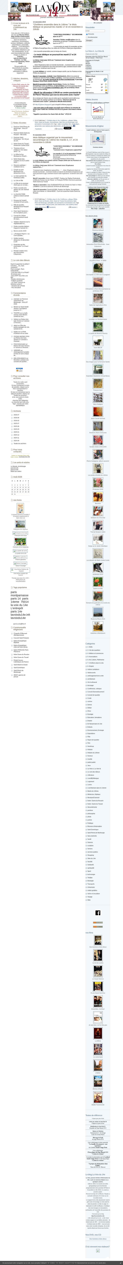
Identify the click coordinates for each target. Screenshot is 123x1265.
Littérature (90, 775)
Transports (90, 884)
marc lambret (46, 126)
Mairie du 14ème (92, 791)
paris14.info (14, 470)
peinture (90, 810)
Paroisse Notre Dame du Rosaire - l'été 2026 (22, 133)
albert (15, 325)
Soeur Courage (21, 566)
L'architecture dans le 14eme (96, 788)
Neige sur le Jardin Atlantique (98, 546)
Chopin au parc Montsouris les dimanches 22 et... (20, 171)
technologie (91, 874)
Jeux (89, 765)
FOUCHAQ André (19, 344)
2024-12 (16, 435)
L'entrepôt (17, 608)
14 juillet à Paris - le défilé (97, 260)
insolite (89, 759)
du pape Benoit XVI (98, 1138)
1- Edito (89, 647)
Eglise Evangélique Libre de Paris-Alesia (20, 646)
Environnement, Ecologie (95, 730)
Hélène (16, 319)
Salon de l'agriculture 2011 (98, 305)
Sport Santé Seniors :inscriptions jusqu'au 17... (21, 308)
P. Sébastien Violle (20, 106)
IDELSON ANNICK (20, 358)
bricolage (90, 685)
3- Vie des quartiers (93, 650)
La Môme (98, 1041)
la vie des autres (98, 963)
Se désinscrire (92, 37)
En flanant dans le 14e (94, 724)
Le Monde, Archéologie (18, 466)
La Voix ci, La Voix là (94, 768)
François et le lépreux (21, 529)
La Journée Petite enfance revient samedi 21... (21, 195)
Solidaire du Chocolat (98, 518)
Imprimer (60, 129)
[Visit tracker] (98, 1252)
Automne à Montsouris (98, 633)
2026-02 (16, 420)
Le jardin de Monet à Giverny (98, 333)
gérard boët (38, 126)
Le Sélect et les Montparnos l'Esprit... (20, 155)
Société (89, 861)
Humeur (90, 756)
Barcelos (98, 503)
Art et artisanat (92, 682)
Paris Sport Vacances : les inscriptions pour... (21, 212)
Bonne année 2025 (20, 231)
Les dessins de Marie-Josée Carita (98, 560)
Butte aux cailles (16, 471)
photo (89, 817)
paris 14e (16, 611)
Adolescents (91, 673)
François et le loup (21, 535)
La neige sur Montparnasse (98, 319)
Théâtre (89, 878)
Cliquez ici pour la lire (98, 1123)
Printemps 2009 (98, 489)
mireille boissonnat (67, 126)
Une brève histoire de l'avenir (21, 574)
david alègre (75, 124)
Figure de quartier (93, 740)
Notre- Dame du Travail (95, 804)
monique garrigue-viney (21, 336)
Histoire (89, 749)
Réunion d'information (94, 826)
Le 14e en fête (18, 180)
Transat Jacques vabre (97, 532)
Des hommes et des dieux (97, 947)
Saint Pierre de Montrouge (18, 671)
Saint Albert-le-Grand (20, 665)
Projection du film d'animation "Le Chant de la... (21, 246)
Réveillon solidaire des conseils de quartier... (21, 360)
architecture (91, 679)
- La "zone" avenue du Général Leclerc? (18, 283)
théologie (90, 881)
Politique (90, 823)
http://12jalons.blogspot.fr (43, 104)
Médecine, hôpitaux (93, 794)
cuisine (89, 701)
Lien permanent (58, 202)
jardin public (91, 762)
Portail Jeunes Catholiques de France (21, 661)
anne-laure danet (40, 204)
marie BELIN (98, 347)
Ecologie (90, 714)
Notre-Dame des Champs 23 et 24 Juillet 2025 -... (21, 160)
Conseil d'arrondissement (95, 692)
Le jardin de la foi (20, 553)
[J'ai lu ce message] (121, 1263)
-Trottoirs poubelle (17, 281)
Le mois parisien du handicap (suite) (20, 176)
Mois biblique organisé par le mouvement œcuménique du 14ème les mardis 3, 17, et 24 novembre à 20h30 (55, 139)
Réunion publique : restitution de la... (20, 166)
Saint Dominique (19, 667)
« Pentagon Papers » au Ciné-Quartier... (22, 234)
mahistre (16, 299)
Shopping (90, 855)
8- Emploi (90, 666)
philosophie (91, 813)
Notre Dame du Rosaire (21, 654)
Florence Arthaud (98, 230)
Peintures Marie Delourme (98, 433)
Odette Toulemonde (98, 1105)
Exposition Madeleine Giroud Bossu (98, 376)
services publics (92, 852)
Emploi (89, 721)
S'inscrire (91, 34)
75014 (25, 601)
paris (14, 592)
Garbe (16, 332)
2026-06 (16, 418)
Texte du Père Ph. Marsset (98, 1165)
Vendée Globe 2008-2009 (97, 447)
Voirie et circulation (93, 894)
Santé (89, 839)
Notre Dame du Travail (21, 657)
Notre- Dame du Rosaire (95, 801)
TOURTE (17, 313)
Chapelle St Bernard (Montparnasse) (20, 634)
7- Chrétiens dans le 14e (95, 663)
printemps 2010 (98, 574)
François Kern (97, 390)
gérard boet (42, 207)
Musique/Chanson (93, 797)
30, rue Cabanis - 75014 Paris (94, 58)
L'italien (97, 1073)
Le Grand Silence (98, 979)
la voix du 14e (19, 605)
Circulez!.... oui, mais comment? (17, 266)
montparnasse (19, 595)
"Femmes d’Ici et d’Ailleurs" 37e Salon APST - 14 (20, 149)
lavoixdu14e (18, 617)
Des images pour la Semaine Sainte (98, 362)
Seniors (89, 849)
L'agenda (88, 73)
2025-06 (16, 426)
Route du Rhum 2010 (98, 619)
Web (88, 900)
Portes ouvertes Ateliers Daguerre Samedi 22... (21, 227)
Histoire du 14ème (93, 753)
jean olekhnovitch (56, 126)
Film (88, 743)
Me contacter (98, 23)
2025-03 (16, 429)
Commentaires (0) (47, 124)
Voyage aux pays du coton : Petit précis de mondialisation (21, 579)
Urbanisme (91, 887)
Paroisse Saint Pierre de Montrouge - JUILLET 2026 (22, 128)
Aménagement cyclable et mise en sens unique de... (21, 353)
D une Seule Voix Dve (98, 993)
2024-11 (16, 438)
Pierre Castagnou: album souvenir (98, 461)
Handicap (90, 746)
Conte (89, 698)
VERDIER (17, 350)
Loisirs (89, 785)
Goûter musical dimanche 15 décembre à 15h (21, 240)
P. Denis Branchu (20, 103)
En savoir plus (101, 1263)
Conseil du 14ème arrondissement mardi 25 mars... (21, 217)
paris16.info (14, 468)
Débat (89, 708)
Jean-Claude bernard (98, 418)
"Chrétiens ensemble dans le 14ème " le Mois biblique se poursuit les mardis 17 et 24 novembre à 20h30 (58, 26)
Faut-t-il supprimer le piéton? (20, 264)
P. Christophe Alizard (20, 104)
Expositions (91, 733)
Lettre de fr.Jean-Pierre (98, 1134)
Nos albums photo (91, 216)
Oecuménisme (92, 807)
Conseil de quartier (93, 695)
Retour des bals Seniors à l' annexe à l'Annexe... (21, 320)
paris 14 (16, 598)
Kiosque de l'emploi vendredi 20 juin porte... (21, 201)
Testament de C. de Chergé (97, 1133)
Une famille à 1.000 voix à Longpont (98, 275)
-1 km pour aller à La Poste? (20, 272)
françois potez (50, 204)
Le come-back (98, 1057)
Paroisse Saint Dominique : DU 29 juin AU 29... (21, 139)
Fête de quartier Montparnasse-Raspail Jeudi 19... (21, 206)
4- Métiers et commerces (95, 653)
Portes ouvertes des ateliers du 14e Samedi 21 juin (21, 189)
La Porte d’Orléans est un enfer (21, 332)
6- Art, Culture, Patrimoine (95, 660)
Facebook (52, 207)
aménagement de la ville (95, 676)
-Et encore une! (16, 274)
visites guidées (92, 890)
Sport (89, 871)
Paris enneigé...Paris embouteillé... (17, 270)
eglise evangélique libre (64, 124)
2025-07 (16, 423)
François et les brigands (20, 547)
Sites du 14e (91, 858)
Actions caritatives (93, 669)
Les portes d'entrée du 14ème (98, 475)
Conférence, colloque (94, 689)
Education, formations (94, 717)
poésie (89, 820)
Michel (16, 307)
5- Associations (92, 656)
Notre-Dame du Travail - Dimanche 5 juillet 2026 (21, 144)
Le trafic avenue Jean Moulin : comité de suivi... (21, 314)
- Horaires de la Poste (18, 286)
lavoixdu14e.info (24, 457)
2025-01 (16, 432)
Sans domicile (92, 836)
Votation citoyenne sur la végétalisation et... (22, 222)
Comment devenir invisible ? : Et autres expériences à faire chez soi (20, 516)
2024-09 (16, 440)
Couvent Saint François (21, 638)
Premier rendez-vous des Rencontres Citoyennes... (20, 252)
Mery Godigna (98, 404)
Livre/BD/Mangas (93, 778)
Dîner (89, 711)
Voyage (89, 897)
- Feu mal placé (16, 287)
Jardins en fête (98, 588)
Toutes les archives (20, 443)
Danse (89, 705)
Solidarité (90, 865)
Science (90, 842)
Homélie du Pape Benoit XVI (97, 1128)
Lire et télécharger (98, 1152)
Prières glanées (20, 559)
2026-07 (16, 415)
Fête (88, 737)
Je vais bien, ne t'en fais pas (98, 1025)
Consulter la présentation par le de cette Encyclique (98, 1158)
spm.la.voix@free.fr (19, 624)
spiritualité (90, 868)
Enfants (89, 727)
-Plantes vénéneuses (18, 279)
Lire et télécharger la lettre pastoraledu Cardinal (98, 1145)
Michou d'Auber (98, 1089)
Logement (90, 781)
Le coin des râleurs (93, 772)
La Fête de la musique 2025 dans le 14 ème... (21, 184)
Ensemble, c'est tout (97, 1009)
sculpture (90, 845)
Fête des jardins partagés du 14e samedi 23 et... (21, 327)
